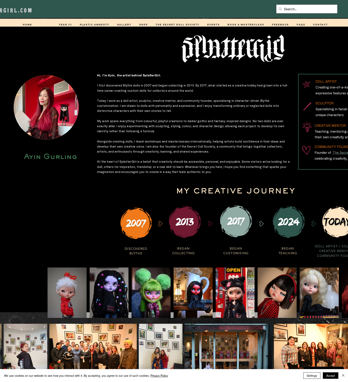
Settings (312, 376)
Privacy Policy (159, 376)
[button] (143, 25)
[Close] (343, 375)
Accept (330, 376)
